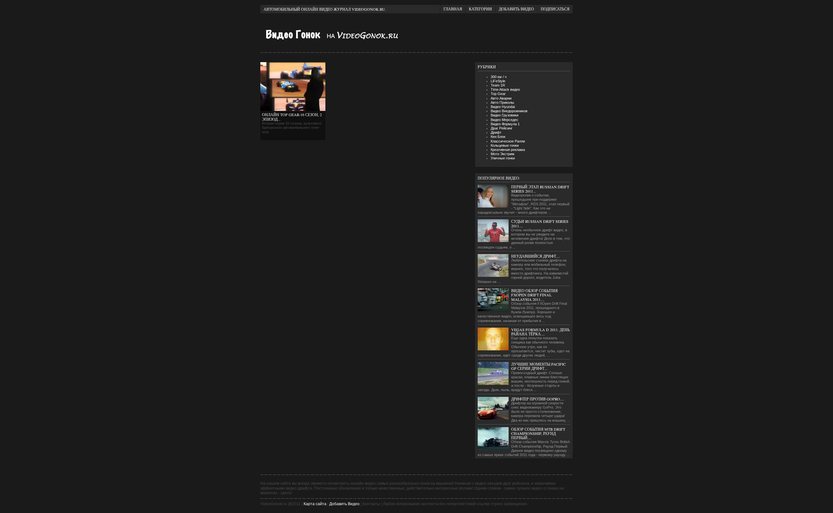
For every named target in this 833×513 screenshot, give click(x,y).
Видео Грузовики (504, 115)
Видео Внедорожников (509, 111)
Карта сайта (315, 504)
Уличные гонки (503, 158)
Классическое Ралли (508, 141)
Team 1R (498, 85)
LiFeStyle (498, 81)
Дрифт (496, 132)
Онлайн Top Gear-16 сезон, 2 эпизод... (292, 116)
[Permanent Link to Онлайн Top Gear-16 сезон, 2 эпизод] (292, 110)
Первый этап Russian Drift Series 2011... (540, 189)
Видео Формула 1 (505, 124)
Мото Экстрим (502, 154)
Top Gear (498, 94)
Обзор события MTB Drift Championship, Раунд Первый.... (538, 433)
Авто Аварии (501, 98)
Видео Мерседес (504, 120)
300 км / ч (499, 77)
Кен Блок (498, 137)
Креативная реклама (508, 150)
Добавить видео (516, 8)
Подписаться (555, 8)
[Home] (338, 43)
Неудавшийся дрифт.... (535, 256)
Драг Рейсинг (501, 128)
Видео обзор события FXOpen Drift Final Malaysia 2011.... (534, 295)
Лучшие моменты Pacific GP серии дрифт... (538, 366)
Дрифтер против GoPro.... (537, 398)
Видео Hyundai (503, 107)
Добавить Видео (344, 504)
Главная (453, 8)
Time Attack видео (505, 89)
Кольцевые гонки (505, 145)
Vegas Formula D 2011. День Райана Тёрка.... (540, 331)
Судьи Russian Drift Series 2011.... (539, 223)
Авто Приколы (502, 102)
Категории (480, 8)
